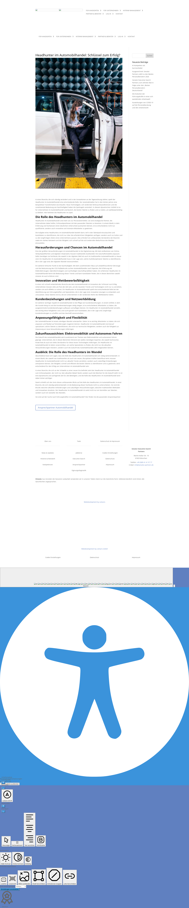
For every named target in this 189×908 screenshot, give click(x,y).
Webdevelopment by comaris (94, 502)
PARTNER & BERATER (93, 14)
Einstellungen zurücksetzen (10, 889)
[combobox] (86, 577)
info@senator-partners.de (143, 465)
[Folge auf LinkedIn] (143, 441)
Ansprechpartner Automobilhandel (55, 407)
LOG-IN (108, 14)
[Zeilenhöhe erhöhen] (3, 806)
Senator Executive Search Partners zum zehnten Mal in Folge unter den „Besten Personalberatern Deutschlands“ (143, 85)
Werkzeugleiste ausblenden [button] (10, 784)
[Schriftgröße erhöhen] (3, 782)
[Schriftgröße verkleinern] (3, 788)
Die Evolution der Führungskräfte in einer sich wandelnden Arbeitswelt (142, 96)
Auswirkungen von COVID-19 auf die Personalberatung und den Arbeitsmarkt (142, 105)
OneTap (14, 781)
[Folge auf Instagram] (148, 441)
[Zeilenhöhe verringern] (3, 811)
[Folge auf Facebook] (134, 441)
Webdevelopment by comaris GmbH (94, 549)
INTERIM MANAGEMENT (132, 11)
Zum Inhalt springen (7, 886)
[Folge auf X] (139, 441)
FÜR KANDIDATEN (92, 11)
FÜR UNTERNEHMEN (110, 11)
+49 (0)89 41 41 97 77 (144, 462)
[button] (174, 586)
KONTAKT (119, 14)
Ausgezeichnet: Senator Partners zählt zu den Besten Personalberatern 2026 (142, 74)
